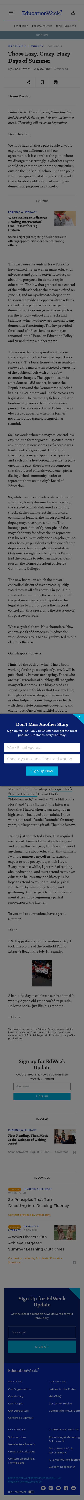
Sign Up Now (42, 771)
